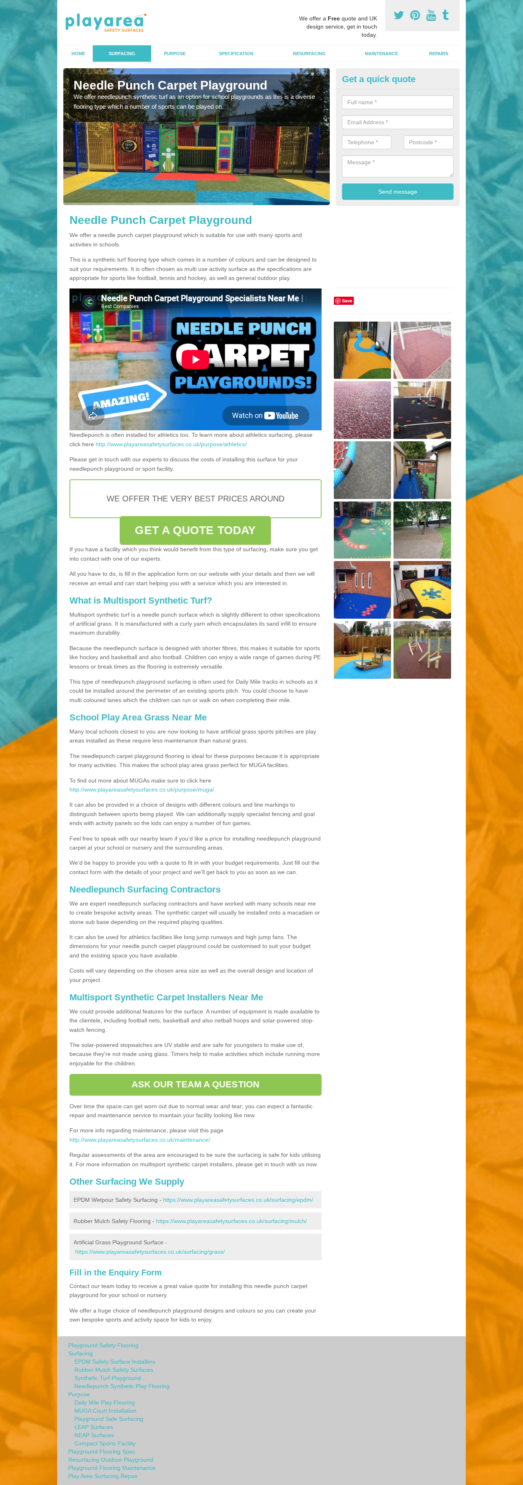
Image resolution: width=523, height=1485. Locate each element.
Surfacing (122, 53)
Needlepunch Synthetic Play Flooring (122, 1386)
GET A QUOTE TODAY (195, 530)
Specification (236, 53)
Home (78, 53)
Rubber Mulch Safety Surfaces (113, 1369)
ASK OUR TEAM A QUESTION (195, 1084)
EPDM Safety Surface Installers (114, 1361)
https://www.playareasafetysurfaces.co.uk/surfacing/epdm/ (238, 1199)
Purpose (175, 53)
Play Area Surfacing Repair (103, 1476)
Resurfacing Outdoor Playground (110, 1459)
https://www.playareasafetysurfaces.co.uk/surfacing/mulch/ (231, 1221)
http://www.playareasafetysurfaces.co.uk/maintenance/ (139, 1139)
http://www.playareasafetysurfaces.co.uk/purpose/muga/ (141, 789)
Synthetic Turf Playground (107, 1378)
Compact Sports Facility (105, 1443)
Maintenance (381, 53)
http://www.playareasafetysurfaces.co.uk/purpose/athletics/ (171, 444)
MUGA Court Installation (105, 1410)
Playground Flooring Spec (101, 1451)
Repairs (438, 53)
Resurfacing (309, 53)
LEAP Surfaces (93, 1427)
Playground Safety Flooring (103, 1345)
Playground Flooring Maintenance (112, 1468)
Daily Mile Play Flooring (104, 1402)
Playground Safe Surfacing (108, 1419)
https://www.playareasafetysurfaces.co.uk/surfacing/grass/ (150, 1251)
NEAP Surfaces (94, 1435)
